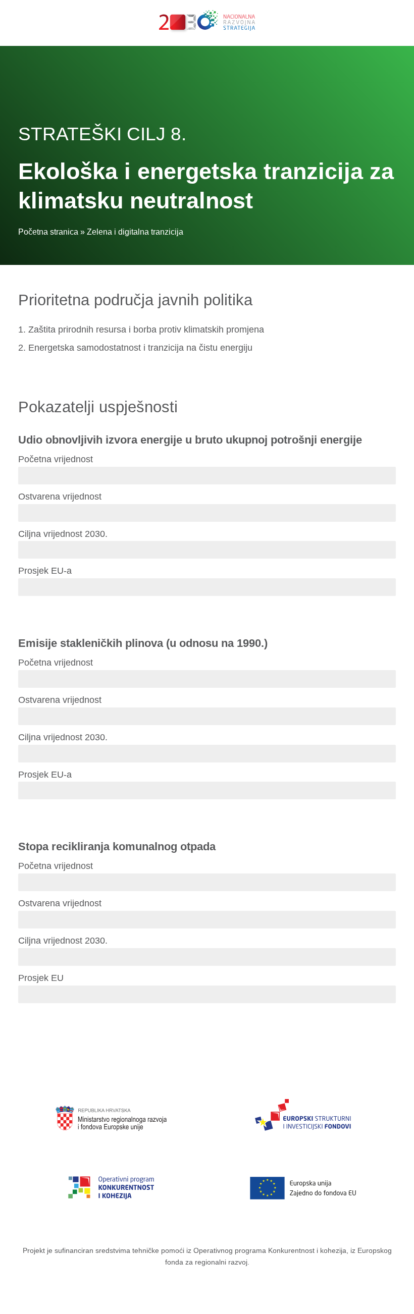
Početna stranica (48, 232)
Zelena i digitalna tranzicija (135, 232)
